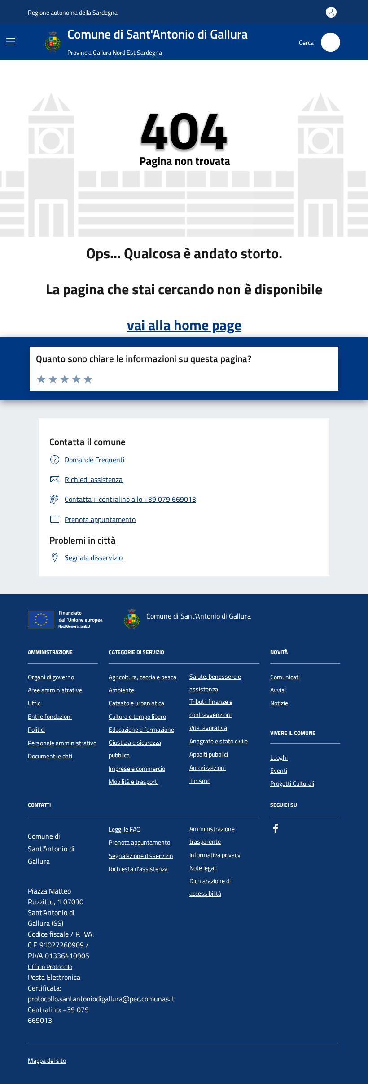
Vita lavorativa (208, 728)
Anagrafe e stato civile (218, 741)
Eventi (278, 770)
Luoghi (279, 757)
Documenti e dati (50, 756)
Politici (36, 729)
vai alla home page (184, 325)
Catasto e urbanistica (136, 703)
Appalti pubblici (208, 754)
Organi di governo (51, 677)
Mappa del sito (47, 1061)
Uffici (35, 703)
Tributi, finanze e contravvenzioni (210, 708)
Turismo (199, 781)
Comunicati (285, 677)
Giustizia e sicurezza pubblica (135, 749)
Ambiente (121, 690)
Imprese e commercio (137, 769)
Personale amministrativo (62, 743)
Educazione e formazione (141, 729)
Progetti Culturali (292, 783)
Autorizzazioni (207, 768)
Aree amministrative (55, 690)
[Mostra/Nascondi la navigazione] (10, 41)
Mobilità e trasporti (133, 782)
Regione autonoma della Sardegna (73, 12)
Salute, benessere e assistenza (215, 683)
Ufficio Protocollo (50, 967)
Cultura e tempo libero (137, 716)
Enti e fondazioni (50, 716)
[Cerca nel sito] (330, 42)
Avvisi (278, 690)
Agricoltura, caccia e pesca (142, 677)
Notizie (279, 703)
